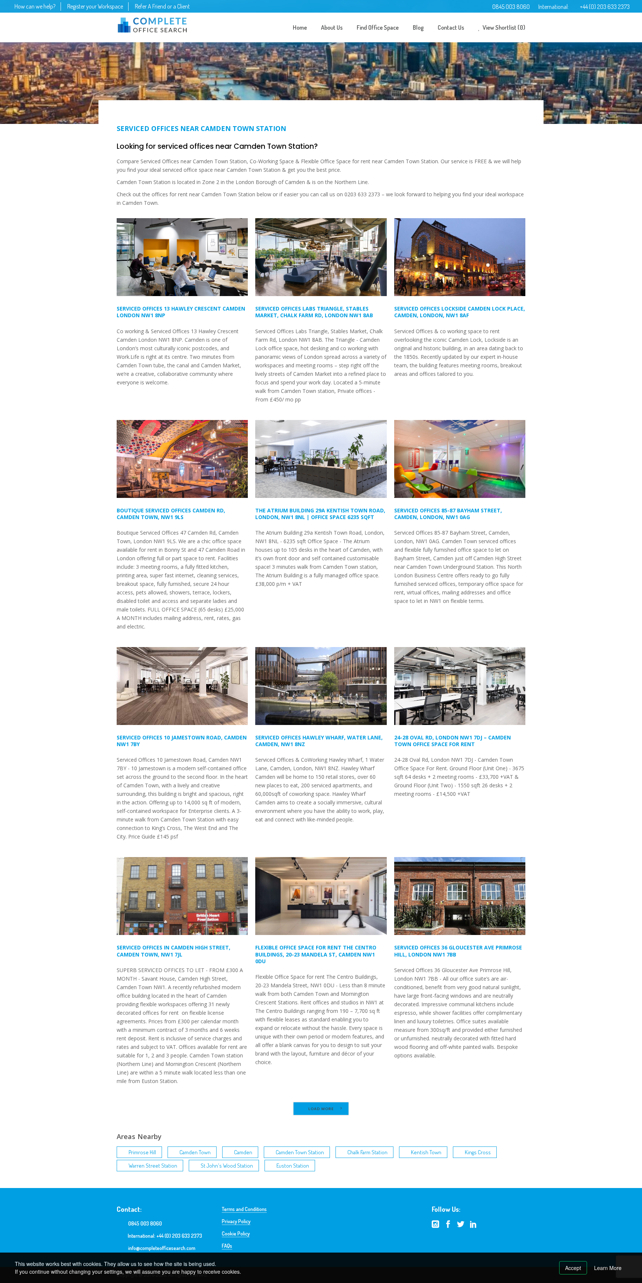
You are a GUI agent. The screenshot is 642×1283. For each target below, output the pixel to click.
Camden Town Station (300, 1152)
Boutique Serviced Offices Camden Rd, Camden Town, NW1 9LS (171, 514)
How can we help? (34, 6)
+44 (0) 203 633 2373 (605, 6)
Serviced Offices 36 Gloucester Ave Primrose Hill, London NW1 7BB (458, 951)
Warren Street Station (153, 1165)
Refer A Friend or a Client (162, 6)
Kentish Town (426, 1152)
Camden (243, 1152)
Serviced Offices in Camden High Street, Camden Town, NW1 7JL (173, 951)
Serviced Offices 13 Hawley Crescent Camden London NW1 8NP (181, 312)
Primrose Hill (142, 1152)
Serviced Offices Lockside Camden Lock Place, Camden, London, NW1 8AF (459, 312)
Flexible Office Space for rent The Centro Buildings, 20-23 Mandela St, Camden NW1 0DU (315, 954)
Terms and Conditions (244, 1209)
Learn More (608, 1267)
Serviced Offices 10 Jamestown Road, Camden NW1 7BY (182, 741)
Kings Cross (478, 1152)
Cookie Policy (236, 1233)
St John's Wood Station (227, 1165)
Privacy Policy (236, 1221)
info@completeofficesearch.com (161, 1248)
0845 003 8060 (511, 6)
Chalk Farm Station (367, 1152)
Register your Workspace (95, 6)
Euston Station (292, 1165)
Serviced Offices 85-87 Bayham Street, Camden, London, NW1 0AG (448, 514)
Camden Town (195, 1152)
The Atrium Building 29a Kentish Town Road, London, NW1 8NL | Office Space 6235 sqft (320, 514)
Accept (573, 1267)
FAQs (227, 1246)
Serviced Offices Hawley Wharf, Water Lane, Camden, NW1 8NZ (319, 741)
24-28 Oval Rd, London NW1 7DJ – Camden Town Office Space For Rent (452, 741)
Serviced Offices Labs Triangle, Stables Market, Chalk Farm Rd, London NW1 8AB (314, 312)
